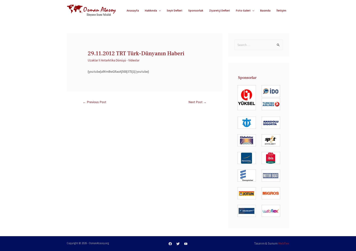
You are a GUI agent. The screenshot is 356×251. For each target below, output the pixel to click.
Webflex (283, 243)
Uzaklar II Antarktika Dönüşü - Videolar (113, 60)
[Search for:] (258, 45)
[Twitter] (178, 243)
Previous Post (94, 102)
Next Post (197, 102)
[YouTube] (185, 243)
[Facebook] (170, 243)
